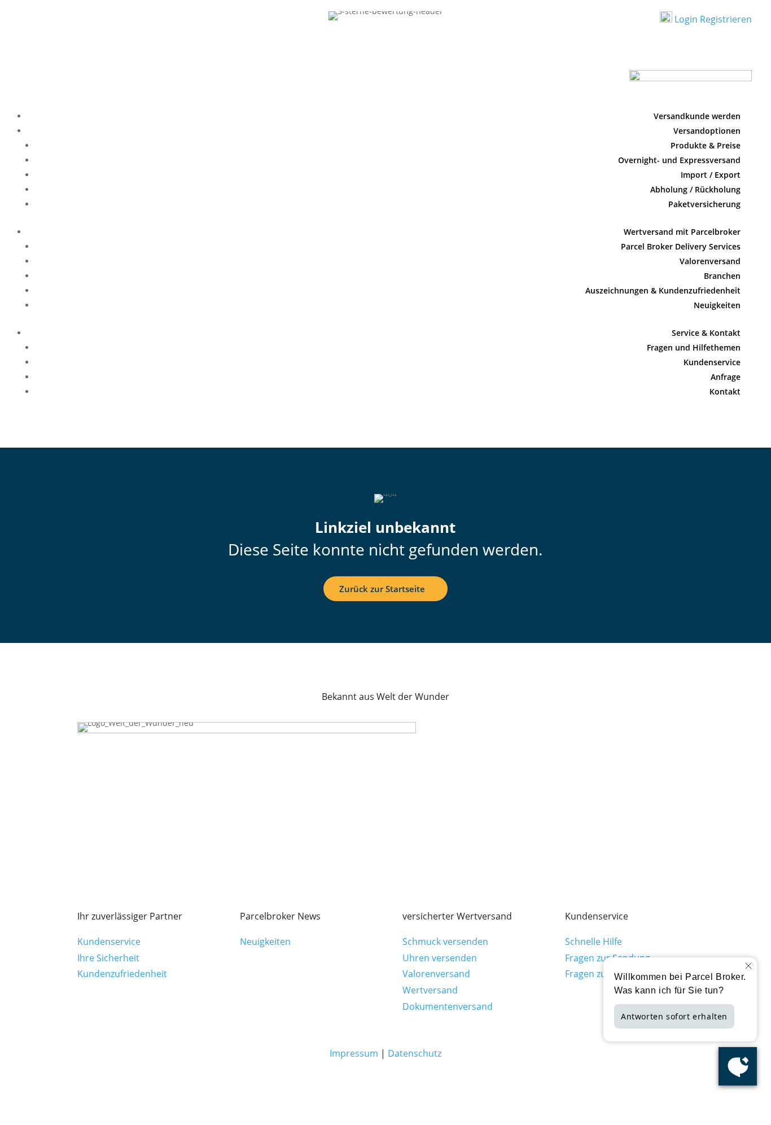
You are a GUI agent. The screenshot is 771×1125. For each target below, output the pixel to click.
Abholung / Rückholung (695, 189)
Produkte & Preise (706, 145)
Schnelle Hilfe (593, 941)
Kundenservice (712, 362)
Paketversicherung (704, 204)
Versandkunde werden (697, 116)
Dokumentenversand (447, 1006)
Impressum (354, 1053)
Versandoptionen (707, 130)
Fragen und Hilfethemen (694, 347)
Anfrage (726, 376)
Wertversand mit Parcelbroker (682, 231)
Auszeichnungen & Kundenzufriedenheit (663, 290)
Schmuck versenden (445, 941)
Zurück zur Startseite (382, 588)
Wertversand (430, 990)
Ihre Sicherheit (108, 958)
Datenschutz (414, 1053)
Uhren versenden (439, 958)
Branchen (722, 275)
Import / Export (711, 174)
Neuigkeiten (717, 305)
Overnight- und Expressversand (679, 160)
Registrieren (726, 19)
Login (685, 19)
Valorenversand (710, 261)
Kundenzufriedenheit (122, 974)
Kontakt (725, 391)
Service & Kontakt (706, 332)
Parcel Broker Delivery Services (681, 246)
